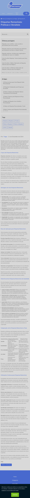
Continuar (15, 494)
